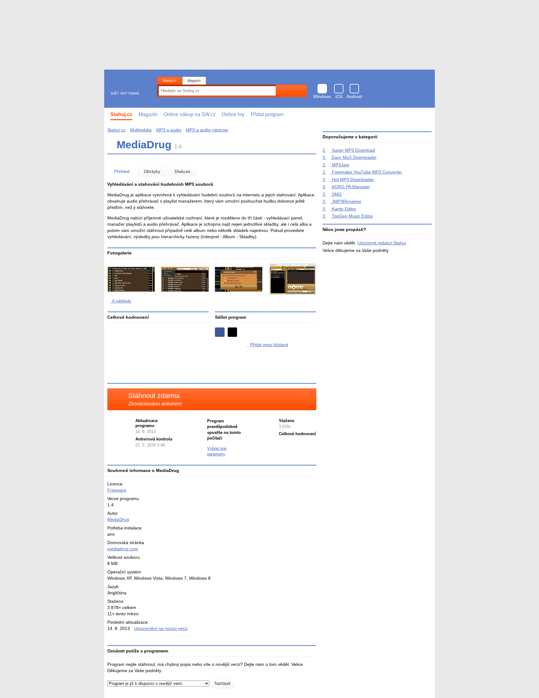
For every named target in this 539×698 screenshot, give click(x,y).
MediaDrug (118, 519)
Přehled (121, 171)
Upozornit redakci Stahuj (381, 242)
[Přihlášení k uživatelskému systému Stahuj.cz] (426, 115)
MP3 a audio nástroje (207, 129)
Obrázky (152, 171)
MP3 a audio (168, 129)
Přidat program (267, 114)
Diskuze (182, 171)
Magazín (194, 80)
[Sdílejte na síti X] (232, 332)
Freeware (116, 490)
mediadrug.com (122, 548)
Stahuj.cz (170, 80)
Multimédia (141, 129)
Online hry (233, 114)
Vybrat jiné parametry (216, 451)
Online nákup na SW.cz (190, 114)
